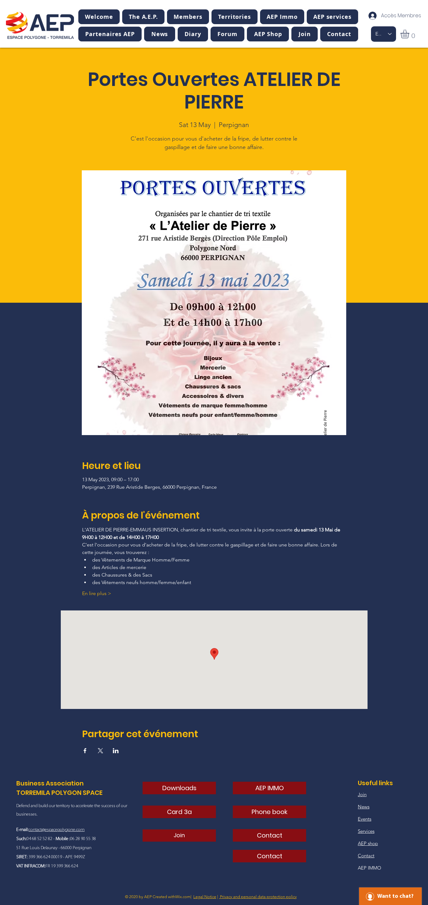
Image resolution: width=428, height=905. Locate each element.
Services (366, 831)
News (363, 807)
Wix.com (183, 896)
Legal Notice (204, 896)
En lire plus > (96, 593)
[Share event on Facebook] (85, 750)
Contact (366, 856)
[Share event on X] (100, 750)
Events (364, 819)
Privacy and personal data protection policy (258, 896)
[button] (143, 16)
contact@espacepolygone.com (57, 830)
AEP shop (368, 843)
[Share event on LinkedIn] (116, 750)
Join (362, 794)
